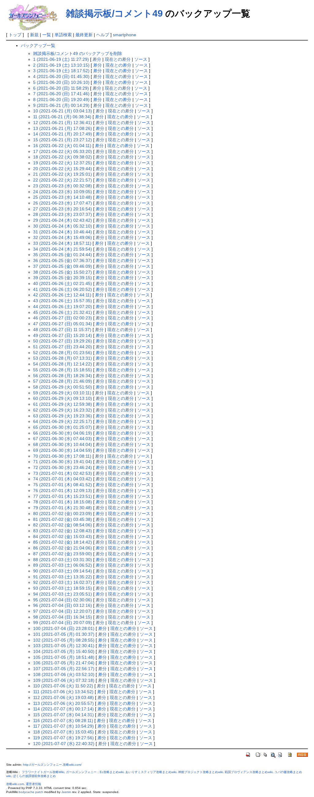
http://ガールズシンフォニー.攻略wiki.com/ (52, 764)
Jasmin (66, 792)
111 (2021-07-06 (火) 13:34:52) (63, 691)
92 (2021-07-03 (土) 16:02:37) (62, 582)
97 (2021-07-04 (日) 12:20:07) (62, 611)
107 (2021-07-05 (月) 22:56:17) (63, 668)
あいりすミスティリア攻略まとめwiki (150, 772)
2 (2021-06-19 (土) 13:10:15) (61, 65)
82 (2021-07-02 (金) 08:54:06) (62, 524)
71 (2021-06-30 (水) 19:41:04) (62, 461)
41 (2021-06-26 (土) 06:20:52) (62, 289)
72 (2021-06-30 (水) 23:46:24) (62, 467)
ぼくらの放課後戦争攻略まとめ (34, 776)
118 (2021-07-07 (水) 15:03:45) (63, 731)
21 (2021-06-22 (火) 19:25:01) (62, 174)
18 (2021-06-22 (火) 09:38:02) (62, 156)
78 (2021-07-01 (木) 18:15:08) (62, 501)
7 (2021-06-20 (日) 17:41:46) (61, 93)
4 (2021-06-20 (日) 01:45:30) (61, 76)
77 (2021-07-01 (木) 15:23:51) (62, 496)
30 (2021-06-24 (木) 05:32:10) (62, 226)
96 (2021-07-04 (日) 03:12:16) (62, 605)
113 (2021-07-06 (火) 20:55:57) (63, 703)
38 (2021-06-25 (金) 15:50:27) (62, 272)
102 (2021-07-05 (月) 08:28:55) (63, 640)
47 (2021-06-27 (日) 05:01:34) (62, 323)
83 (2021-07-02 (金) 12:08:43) (62, 530)
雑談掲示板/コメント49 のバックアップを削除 (77, 53)
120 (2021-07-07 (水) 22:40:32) (63, 743)
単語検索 (63, 34)
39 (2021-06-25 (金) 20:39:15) (62, 277)
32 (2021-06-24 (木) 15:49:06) (62, 237)
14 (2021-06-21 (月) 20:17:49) (62, 133)
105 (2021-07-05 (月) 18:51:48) (63, 657)
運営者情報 (33, 784)
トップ (15, 34)
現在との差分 (118, 59)
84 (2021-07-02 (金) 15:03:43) (62, 536)
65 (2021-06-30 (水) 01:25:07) (62, 427)
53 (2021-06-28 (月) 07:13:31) (62, 358)
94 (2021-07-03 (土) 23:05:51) (62, 594)
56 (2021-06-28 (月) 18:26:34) (62, 375)
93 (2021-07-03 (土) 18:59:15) (62, 588)
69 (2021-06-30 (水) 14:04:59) (62, 450)
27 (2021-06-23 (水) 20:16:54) (62, 208)
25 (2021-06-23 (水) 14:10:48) (62, 197)
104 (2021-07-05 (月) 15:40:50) (63, 651)
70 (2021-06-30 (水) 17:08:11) (62, 456)
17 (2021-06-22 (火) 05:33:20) (62, 151)
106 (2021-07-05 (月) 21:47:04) (63, 662)
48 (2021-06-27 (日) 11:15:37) (62, 329)
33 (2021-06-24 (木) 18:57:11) (62, 243)
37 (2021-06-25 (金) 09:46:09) (62, 266)
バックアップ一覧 (38, 45)
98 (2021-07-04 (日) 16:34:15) (62, 617)
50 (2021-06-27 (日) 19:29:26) (62, 340)
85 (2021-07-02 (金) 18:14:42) (62, 542)
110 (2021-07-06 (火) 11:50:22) (63, 685)
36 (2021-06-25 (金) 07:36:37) (62, 260)
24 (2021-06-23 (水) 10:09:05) (62, 191)
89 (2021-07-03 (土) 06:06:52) (62, 565)
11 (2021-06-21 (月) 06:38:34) (62, 116)
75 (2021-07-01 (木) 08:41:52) (62, 484)
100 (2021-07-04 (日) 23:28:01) (63, 628)
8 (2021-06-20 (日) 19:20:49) (61, 99)
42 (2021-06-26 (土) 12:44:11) (62, 294)
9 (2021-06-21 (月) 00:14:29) (61, 105)
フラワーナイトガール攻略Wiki (43, 772)
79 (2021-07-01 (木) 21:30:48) (62, 507)
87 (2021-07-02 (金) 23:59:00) (62, 553)
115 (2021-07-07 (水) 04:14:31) (63, 714)
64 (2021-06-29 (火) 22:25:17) (62, 421)
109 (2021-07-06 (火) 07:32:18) (63, 680)
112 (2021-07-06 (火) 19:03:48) (63, 697)
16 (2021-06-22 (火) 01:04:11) (62, 145)
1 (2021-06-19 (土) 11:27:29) (61, 59)
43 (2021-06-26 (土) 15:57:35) (62, 300)
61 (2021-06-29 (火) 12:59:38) (62, 404)
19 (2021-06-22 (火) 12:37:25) (62, 162)
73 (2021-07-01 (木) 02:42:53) (62, 473)
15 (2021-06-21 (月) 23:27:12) (62, 139)
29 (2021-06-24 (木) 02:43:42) (62, 220)
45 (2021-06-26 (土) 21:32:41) (62, 312)
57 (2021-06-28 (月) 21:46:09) (62, 381)
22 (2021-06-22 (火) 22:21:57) (62, 180)
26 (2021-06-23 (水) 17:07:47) (62, 203)
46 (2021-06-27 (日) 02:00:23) (62, 317)
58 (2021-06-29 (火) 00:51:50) (62, 387)
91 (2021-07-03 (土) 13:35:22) (62, 576)
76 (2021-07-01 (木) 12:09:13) (62, 490)
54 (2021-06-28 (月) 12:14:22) (62, 363)
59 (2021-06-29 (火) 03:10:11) (62, 392)
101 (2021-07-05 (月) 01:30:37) (63, 634)
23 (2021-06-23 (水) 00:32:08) (62, 185)
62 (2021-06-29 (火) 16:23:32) (62, 410)
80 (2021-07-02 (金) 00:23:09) (62, 513)
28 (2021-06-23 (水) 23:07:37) (62, 214)
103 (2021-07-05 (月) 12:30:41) (63, 645)
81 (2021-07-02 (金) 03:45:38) (62, 519)
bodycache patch (31, 792)
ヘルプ (102, 34)
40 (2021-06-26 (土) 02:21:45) (62, 283)
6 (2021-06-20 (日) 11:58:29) (61, 88)
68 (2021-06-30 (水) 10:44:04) (62, 444)
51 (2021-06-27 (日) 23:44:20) (62, 346)
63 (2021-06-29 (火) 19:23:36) (62, 415)
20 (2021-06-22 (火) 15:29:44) (62, 168)
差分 (97, 59)
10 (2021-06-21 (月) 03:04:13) (62, 110)
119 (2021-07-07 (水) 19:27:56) (63, 737)
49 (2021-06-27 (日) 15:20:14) (62, 335)
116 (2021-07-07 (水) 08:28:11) (63, 720)
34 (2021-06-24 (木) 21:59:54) (62, 249)
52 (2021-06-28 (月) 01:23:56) (62, 352)
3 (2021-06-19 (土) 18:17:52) (61, 70)
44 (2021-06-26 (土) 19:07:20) (62, 306)
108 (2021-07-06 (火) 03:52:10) (63, 674)
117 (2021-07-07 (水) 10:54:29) (63, 726)
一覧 (46, 34)
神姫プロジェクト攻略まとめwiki (200, 772)
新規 (34, 34)
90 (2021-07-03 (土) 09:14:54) (62, 570)
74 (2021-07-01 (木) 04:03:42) (62, 478)
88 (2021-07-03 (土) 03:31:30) (62, 559)
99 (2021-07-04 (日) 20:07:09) (62, 622)
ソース (140, 59)
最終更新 (84, 34)
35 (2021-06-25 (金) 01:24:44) (62, 254)
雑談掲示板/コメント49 (114, 13)
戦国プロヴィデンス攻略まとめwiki (249, 772)
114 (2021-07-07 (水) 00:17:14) (63, 708)
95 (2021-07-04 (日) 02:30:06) (62, 599)
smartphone (124, 34)
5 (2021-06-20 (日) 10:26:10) (61, 82)
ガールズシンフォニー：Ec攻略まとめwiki (95, 772)
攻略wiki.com (15, 784)
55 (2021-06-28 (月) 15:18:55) (62, 369)
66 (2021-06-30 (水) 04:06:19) (62, 433)
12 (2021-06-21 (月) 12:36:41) (62, 122)
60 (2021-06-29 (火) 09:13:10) (62, 398)
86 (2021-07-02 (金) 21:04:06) (62, 547)
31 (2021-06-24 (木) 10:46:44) (62, 231)
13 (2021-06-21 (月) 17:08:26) (62, 128)
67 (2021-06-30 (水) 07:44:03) (62, 438)
